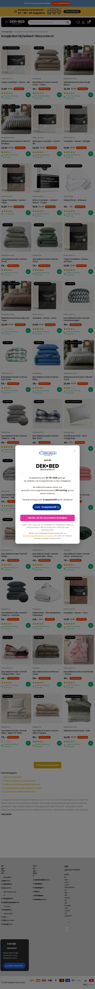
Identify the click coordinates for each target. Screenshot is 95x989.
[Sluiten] (74, 450)
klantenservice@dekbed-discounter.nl (39, 536)
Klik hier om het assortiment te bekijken (47, 517)
